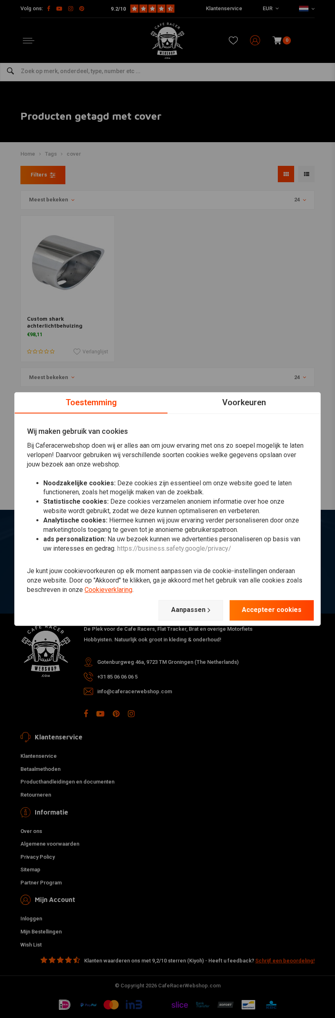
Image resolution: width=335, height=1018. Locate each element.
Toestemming (91, 402)
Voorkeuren (244, 402)
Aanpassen (188, 610)
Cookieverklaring (108, 590)
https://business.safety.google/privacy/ (174, 548)
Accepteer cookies (272, 610)
